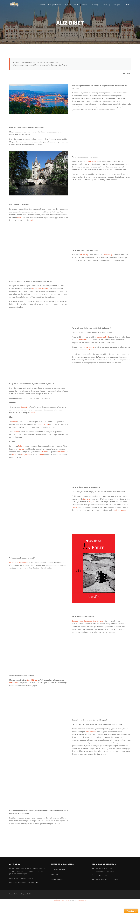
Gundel (21, 449)
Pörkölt (14, 421)
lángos (91, 502)
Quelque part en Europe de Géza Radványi (87, 621)
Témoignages (95, 5)
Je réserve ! (30, 878)
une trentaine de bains (39, 288)
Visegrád (75, 507)
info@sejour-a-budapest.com (107, 879)
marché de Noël (103, 337)
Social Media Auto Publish (61, 900)
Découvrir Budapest (71, 5)
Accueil (42, 5)
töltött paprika (43, 424)
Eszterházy (61, 452)
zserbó (44, 452)
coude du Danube (119, 510)
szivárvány (84, 255)
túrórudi (41, 454)
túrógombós (26, 454)
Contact (126, 5)
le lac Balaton (91, 731)
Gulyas (32, 413)
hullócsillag (108, 255)
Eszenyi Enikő (14, 683)
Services (84, 5)
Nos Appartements (54, 5)
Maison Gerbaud (57, 879)
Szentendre (87, 499)
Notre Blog (106, 5)
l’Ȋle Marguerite (88, 347)
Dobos (20, 446)
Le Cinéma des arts (58, 870)
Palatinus (92, 350)
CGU (36, 882)
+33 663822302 (101, 875)
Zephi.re (29, 894)
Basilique (32, 220)
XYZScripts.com (81, 900)
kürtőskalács (82, 340)
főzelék (16, 431)
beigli (14, 454)
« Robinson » (91, 161)
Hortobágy (24, 407)
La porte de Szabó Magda (18, 562)
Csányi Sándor (32, 680)
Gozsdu (20, 217)
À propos (117, 5)
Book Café (54, 875)
